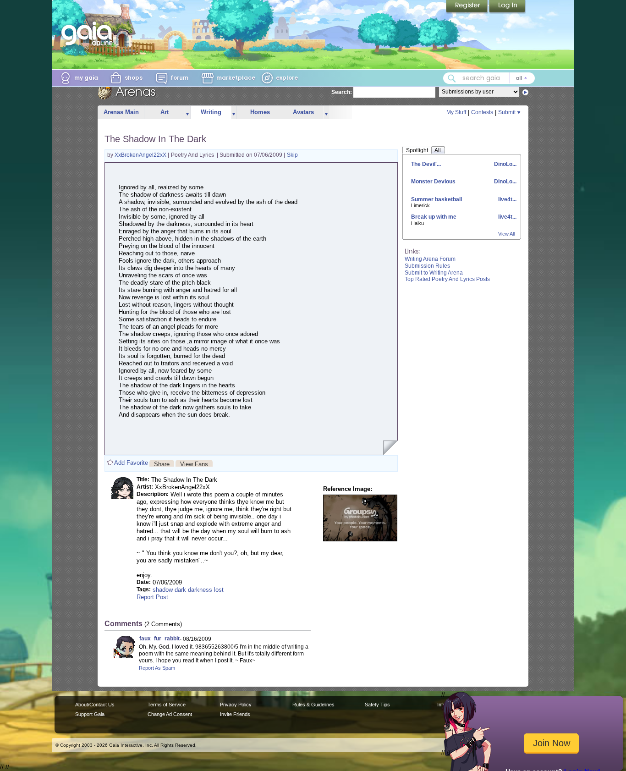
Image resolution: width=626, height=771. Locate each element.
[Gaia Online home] (88, 33)
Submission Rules (427, 266)
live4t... (506, 199)
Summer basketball (436, 199)
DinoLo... (504, 164)
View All (506, 234)
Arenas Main (121, 112)
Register (467, 7)
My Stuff (456, 112)
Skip (292, 155)
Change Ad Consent (170, 714)
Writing (211, 112)
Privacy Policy (236, 704)
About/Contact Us (95, 704)
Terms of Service (167, 704)
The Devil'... (426, 164)
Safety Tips (377, 704)
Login (507, 7)
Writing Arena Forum (430, 259)
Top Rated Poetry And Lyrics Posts (447, 279)
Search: (341, 92)
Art (164, 112)
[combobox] (489, 78)
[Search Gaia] (451, 78)
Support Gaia (89, 714)
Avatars (303, 112)
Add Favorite (131, 462)
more (187, 112)
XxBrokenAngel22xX (141, 155)
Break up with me (433, 217)
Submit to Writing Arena (434, 273)
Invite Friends (235, 714)
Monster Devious (433, 181)
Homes (260, 112)
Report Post (152, 597)
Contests (482, 112)
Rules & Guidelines (313, 704)
